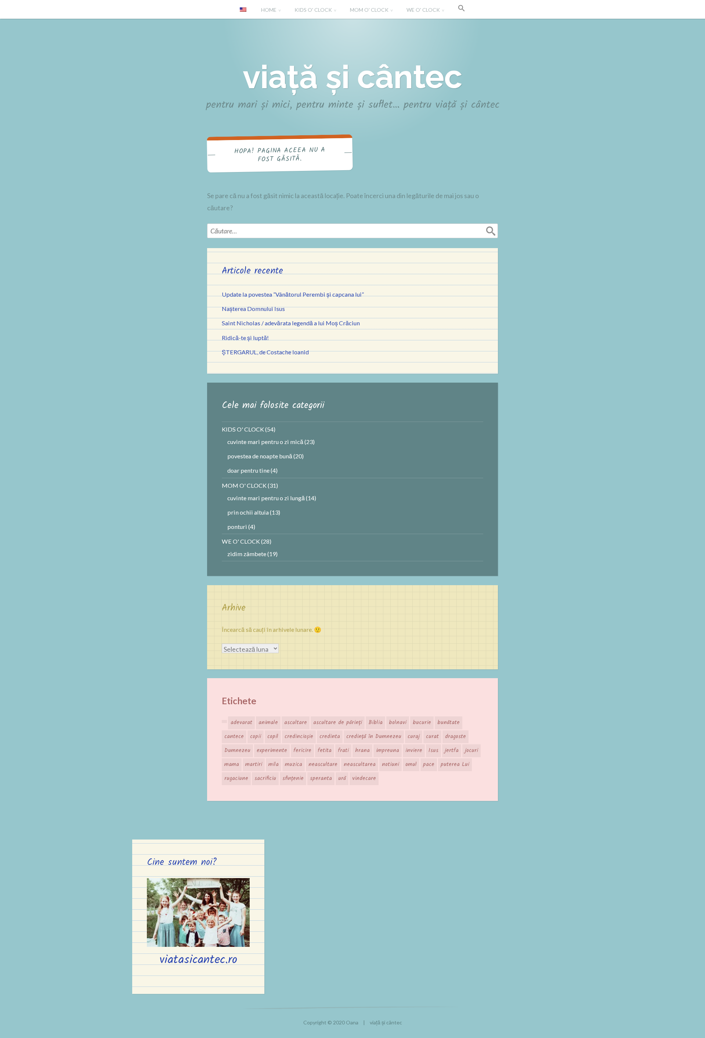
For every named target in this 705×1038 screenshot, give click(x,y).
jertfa (452, 750)
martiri (253, 764)
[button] (461, 8)
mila (273, 764)
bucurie (422, 722)
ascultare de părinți (337, 722)
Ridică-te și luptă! (245, 337)
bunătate (448, 722)
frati (343, 750)
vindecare (364, 778)
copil (272, 736)
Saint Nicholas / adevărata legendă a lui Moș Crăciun (291, 322)
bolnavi (397, 722)
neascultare (322, 764)
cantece (234, 736)
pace (428, 764)
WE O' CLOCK (423, 10)
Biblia (375, 722)
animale (268, 722)
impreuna (387, 750)
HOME (268, 10)
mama (231, 764)
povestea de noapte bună (259, 455)
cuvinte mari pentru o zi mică (265, 441)
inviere (413, 750)
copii (255, 736)
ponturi (237, 526)
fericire (302, 750)
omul (411, 764)
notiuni (390, 764)
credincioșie (299, 736)
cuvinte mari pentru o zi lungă (266, 497)
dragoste (455, 736)
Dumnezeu (237, 750)
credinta (329, 736)
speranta (321, 778)
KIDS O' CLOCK (313, 10)
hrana (362, 750)
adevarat (241, 722)
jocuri (471, 750)
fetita (325, 750)
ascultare (295, 722)
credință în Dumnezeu (373, 736)
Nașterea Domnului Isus (253, 308)
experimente (272, 750)
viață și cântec (352, 77)
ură (342, 778)
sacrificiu (265, 778)
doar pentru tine (248, 470)
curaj (414, 736)
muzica (293, 764)
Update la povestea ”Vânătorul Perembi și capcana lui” (293, 294)
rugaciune (236, 778)
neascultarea (360, 764)
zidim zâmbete (246, 553)
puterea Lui (455, 764)
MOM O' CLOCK (369, 10)
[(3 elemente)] (224, 721)
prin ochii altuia (248, 512)
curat (432, 736)
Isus (433, 750)
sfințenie (293, 778)
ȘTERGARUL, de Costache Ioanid (265, 351)
